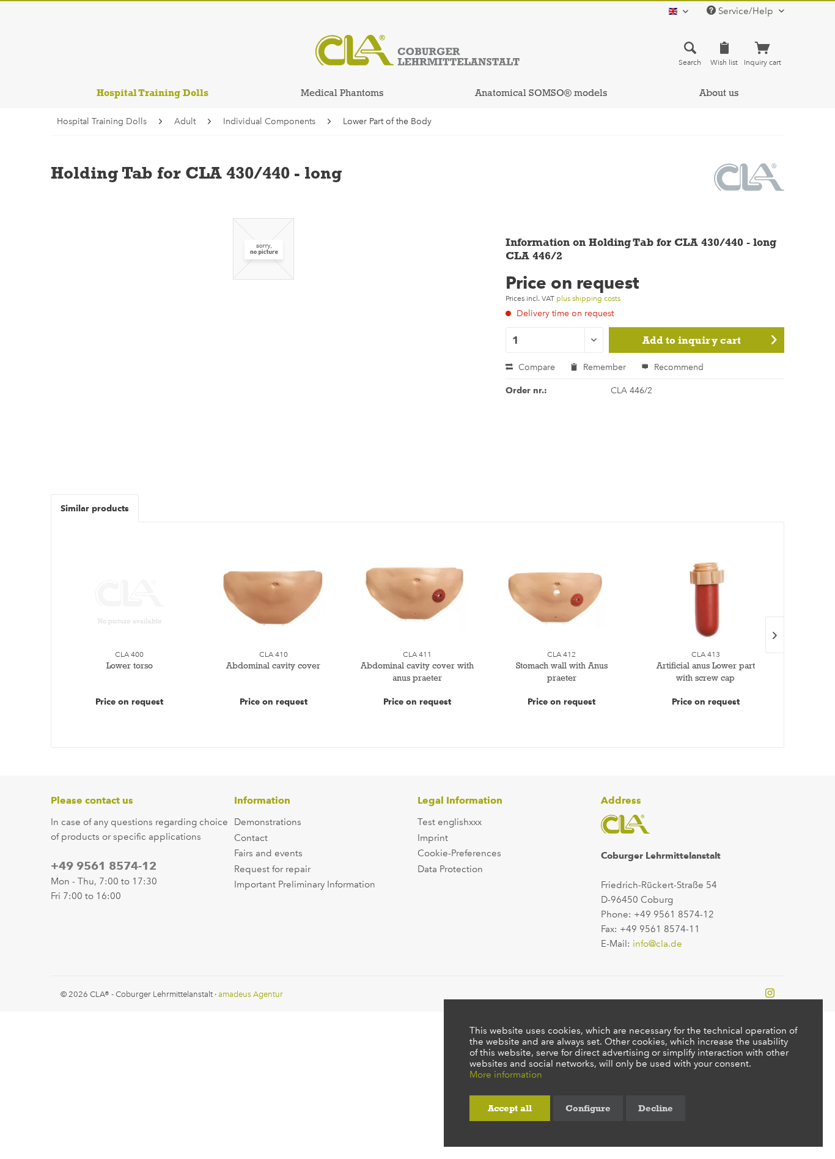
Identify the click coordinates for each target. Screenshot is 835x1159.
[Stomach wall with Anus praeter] (562, 599)
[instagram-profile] (769, 993)
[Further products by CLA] (749, 184)
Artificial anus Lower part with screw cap (706, 672)
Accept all (510, 1108)
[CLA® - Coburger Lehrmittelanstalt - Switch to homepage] (417, 50)
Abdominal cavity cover (273, 665)
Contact (251, 837)
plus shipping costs (588, 298)
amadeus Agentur (250, 994)
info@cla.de (657, 943)
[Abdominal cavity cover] (274, 599)
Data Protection (450, 869)
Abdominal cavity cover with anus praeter (417, 672)
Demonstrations (267, 822)
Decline (655, 1108)
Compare (535, 367)
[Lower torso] (129, 599)
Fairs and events (268, 853)
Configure (588, 1108)
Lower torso (129, 665)
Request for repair (272, 869)
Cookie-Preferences (459, 853)
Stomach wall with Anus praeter (562, 672)
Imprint (433, 837)
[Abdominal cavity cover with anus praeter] (417, 599)
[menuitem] (689, 53)
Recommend (678, 367)
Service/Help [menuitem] (746, 11)
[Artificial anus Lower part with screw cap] (705, 599)
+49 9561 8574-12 (103, 866)
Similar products (95, 508)
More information (505, 1074)
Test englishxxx (450, 822)
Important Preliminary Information (304, 884)
